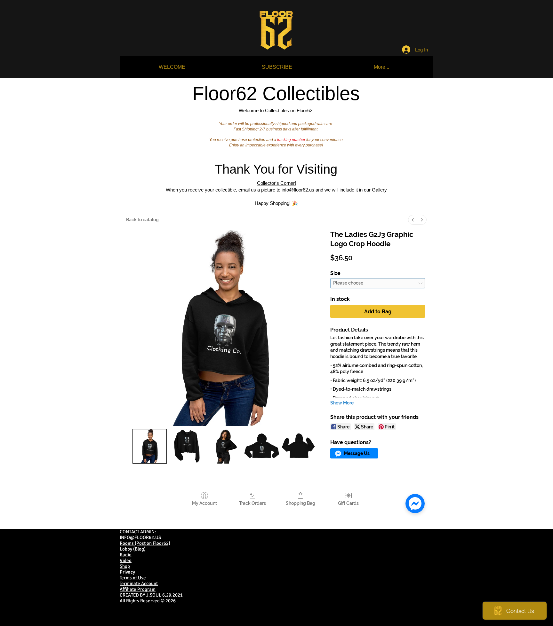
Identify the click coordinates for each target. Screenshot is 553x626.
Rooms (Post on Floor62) (145, 543)
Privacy (127, 572)
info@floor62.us (298, 189)
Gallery (379, 189)
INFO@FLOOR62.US (140, 537)
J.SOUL (153, 595)
